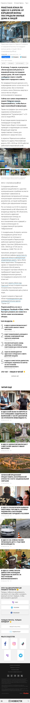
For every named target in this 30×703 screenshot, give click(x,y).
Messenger (16, 612)
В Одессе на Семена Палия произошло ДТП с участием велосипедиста (13, 542)
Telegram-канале (13, 101)
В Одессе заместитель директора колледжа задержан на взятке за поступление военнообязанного (11, 574)
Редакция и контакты (15, 667)
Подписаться (16, 631)
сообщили (5, 77)
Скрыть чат (15, 376)
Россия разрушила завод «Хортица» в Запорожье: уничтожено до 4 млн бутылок (15, 345)
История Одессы (19, 3)
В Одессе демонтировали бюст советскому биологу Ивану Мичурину (15, 327)
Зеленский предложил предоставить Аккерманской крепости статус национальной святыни (15, 478)
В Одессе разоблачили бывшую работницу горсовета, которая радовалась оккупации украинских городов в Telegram (15, 510)
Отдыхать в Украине (6, 3)
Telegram (16, 607)
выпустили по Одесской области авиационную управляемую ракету (14, 257)
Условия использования (15, 665)
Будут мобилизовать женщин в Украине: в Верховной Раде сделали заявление (15, 336)
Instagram (5, 309)
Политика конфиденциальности (15, 671)
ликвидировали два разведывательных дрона (11, 299)
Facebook (13, 309)
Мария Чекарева (8, 60)
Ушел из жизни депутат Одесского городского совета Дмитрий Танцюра (15, 354)
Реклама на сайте (15, 669)
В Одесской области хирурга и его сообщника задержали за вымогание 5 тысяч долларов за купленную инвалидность (14, 415)
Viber (21, 309)
